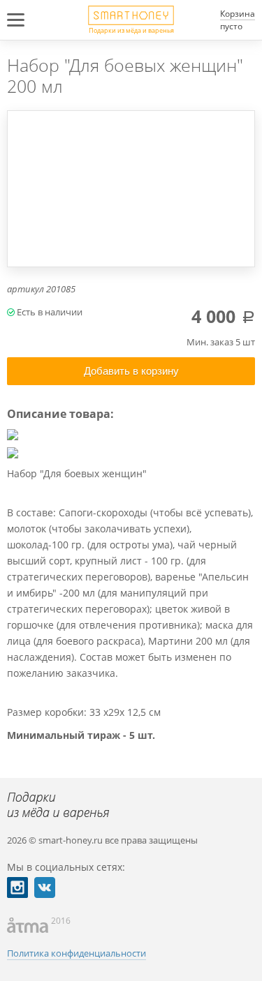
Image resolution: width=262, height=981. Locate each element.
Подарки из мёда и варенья (131, 30)
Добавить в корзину (131, 371)
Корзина (237, 14)
